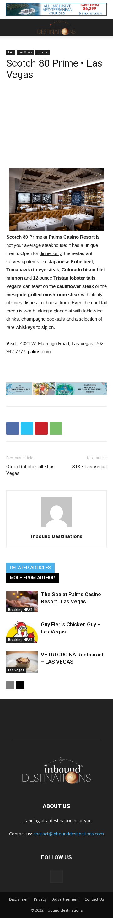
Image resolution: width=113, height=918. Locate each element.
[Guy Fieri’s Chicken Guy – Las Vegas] (22, 632)
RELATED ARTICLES (30, 567)
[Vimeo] (56, 876)
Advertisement (65, 899)
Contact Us (94, 899)
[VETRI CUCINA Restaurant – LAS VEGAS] (22, 662)
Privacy (40, 899)
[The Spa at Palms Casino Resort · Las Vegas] (22, 601)
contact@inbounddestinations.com (68, 834)
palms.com (39, 351)
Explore (42, 52)
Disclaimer (18, 899)
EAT (10, 52)
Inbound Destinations (56, 536)
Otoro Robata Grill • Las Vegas (30, 470)
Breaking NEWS (20, 609)
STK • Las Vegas (89, 467)
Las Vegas (25, 52)
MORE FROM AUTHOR (32, 577)
